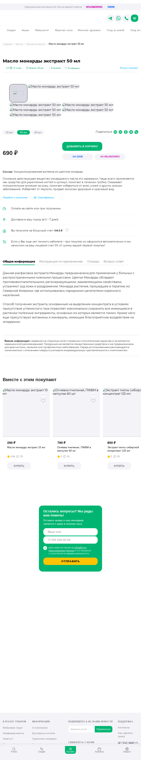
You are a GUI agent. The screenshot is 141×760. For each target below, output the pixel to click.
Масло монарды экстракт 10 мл (26, 447)
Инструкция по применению (61, 261)
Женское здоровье (89, 30)
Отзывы (93, 261)
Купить (19, 465)
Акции (25, 30)
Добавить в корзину (82, 146)
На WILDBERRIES (110, 156)
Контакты (124, 727)
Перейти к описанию (15, 197)
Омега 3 (7, 738)
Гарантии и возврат (44, 738)
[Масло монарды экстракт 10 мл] (26, 412)
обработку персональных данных (67, 549)
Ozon (111, 7)
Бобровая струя (12, 727)
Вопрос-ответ (114, 261)
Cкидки (11, 30)
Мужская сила (64, 30)
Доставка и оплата (43, 733)
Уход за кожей (115, 30)
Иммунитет (42, 30)
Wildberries (94, 7)
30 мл (37, 132)
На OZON (78, 156)
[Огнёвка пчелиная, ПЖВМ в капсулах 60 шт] (76, 412)
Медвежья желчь (13, 733)
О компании (40, 727)
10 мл (9, 132)
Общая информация (19, 261)
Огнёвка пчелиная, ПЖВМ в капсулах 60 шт (74, 449)
